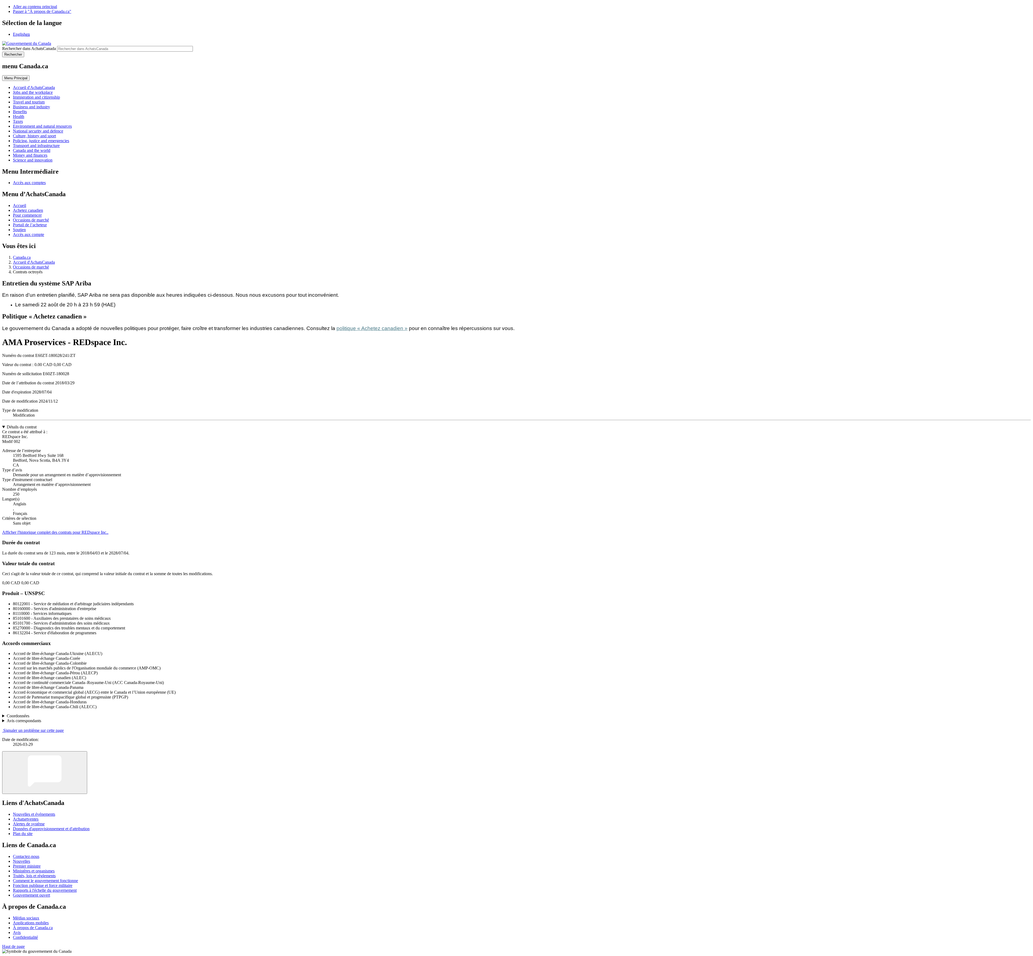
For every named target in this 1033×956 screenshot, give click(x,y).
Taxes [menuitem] (18, 121)
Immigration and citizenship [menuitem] (36, 97)
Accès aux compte (28, 234)
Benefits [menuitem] (20, 111)
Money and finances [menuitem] (30, 155)
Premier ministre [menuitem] (27, 866)
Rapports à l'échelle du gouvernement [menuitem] (45, 890)
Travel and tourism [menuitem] (29, 102)
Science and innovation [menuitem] (32, 160)
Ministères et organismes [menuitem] (34, 871)
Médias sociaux (26, 918)
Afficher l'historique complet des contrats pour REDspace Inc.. (55, 532)
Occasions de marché (31, 220)
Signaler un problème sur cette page (33, 730)
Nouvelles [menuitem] (21, 861)
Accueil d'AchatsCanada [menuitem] (34, 87)
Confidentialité (25, 937)
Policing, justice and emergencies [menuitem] (41, 140)
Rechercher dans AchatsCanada (29, 48)
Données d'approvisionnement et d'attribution (51, 828)
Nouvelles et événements (34, 814)
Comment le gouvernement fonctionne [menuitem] (45, 880)
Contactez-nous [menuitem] (26, 856)
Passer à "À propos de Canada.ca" (42, 11)
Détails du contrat (22, 427)
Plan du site (23, 833)
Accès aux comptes (29, 182)
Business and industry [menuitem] (31, 107)
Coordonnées (18, 716)
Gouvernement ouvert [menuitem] (31, 895)
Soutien (19, 229)
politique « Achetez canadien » (372, 328)
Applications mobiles (31, 923)
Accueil (19, 205)
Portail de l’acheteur (30, 225)
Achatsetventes (25, 819)
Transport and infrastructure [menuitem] (36, 145)
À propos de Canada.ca (33, 927)
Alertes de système (29, 824)
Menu (15, 78)
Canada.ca (22, 257)
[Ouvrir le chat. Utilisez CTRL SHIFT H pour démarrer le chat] (44, 772)
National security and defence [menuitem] (38, 131)
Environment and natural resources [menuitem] (42, 126)
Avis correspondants (24, 720)
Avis (17, 932)
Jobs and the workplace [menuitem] (33, 92)
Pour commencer (27, 215)
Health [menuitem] (18, 116)
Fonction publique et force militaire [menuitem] (42, 885)
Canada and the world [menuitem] (31, 150)
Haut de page (13, 946)
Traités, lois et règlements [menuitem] (34, 875)
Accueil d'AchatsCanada (34, 262)
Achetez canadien (28, 210)
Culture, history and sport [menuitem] (34, 136)
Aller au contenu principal (35, 6)
